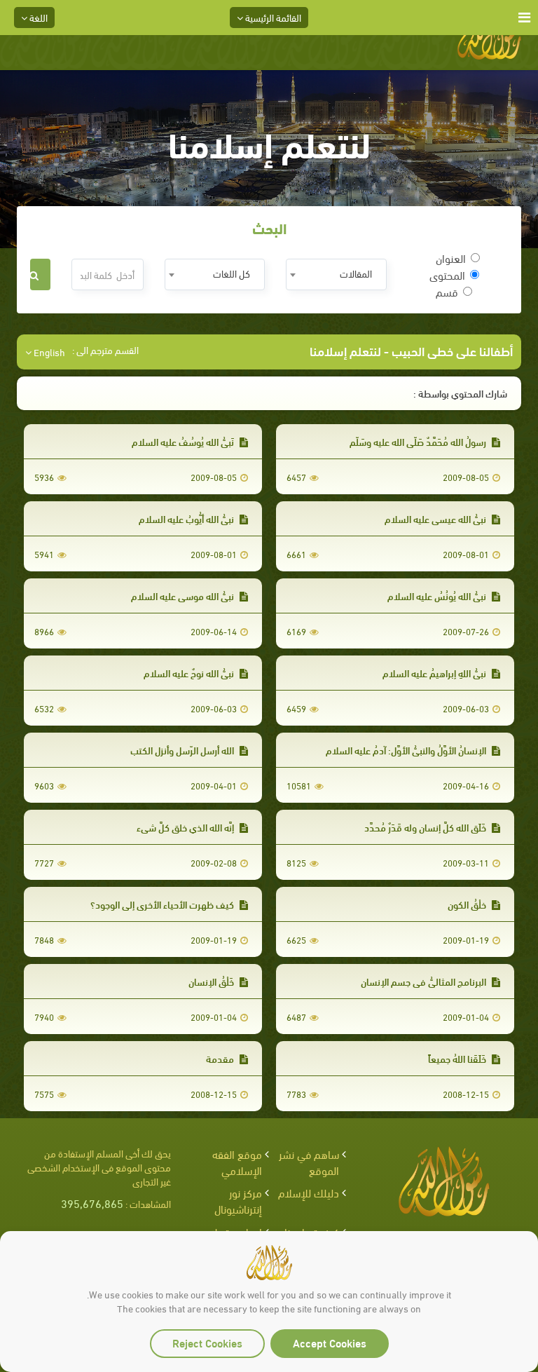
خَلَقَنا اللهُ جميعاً (458, 1058)
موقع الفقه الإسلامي (237, 1162)
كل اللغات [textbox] (231, 273)
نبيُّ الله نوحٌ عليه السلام (190, 672)
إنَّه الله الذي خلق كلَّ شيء (186, 827)
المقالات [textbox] (356, 273)
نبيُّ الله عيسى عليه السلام (436, 518)
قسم (447, 291)
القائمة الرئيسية (272, 17)
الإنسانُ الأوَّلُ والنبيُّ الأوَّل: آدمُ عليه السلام (407, 749)
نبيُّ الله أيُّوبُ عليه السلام (187, 518)
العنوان (451, 258)
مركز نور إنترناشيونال (238, 1200)
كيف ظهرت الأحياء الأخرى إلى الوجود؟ (163, 904)
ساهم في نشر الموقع (309, 1162)
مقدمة (221, 1058)
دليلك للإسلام (308, 1192)
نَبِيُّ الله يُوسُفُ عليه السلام (184, 441)
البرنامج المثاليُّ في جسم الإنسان (424, 981)
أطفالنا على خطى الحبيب (452, 350)
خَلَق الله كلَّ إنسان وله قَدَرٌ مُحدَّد (426, 827)
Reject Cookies (207, 1342)
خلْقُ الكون (468, 904)
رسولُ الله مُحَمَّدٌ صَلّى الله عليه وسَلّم (419, 441)
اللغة (37, 17)
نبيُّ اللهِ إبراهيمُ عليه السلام (435, 672)
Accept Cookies (329, 1342)
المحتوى (447, 275)
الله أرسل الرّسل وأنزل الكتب (183, 749)
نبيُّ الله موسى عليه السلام (183, 595)
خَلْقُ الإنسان (212, 981)
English (48, 352)
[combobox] (336, 274)
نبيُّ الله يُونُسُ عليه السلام (437, 595)
